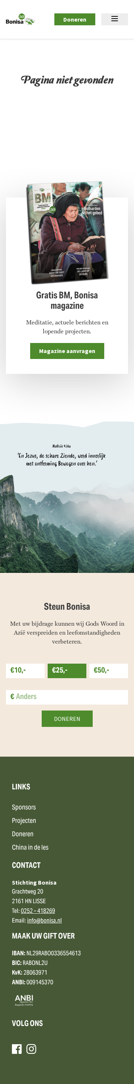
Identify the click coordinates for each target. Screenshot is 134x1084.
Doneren (74, 19)
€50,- (101, 671)
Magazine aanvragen (67, 351)
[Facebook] (17, 1049)
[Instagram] (31, 1049)
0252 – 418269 (38, 911)
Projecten (24, 821)
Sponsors (24, 808)
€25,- (59, 671)
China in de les (30, 848)
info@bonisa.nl (44, 921)
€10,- (18, 671)
